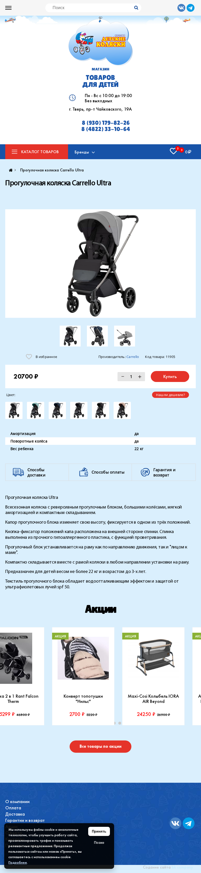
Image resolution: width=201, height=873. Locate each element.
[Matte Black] (78, 410)
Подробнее (17, 862)
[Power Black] (100, 410)
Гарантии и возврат (25, 820)
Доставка (15, 814)
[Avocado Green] (35, 410)
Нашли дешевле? (170, 394)
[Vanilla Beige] (122, 410)
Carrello (132, 356)
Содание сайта (157, 867)
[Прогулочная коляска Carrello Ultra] (100, 263)
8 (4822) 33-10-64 (105, 129)
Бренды (82, 152)
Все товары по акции (100, 746)
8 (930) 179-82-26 (106, 123)
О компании (17, 801)
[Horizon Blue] (57, 410)
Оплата (13, 808)
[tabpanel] (153, 676)
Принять (99, 831)
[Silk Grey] (14, 410)
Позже (99, 843)
